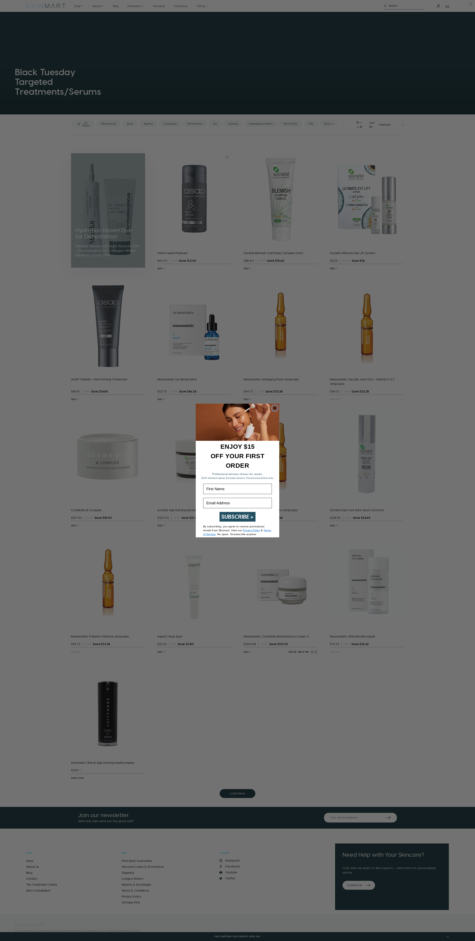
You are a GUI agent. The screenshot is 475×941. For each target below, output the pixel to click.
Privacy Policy (251, 530)
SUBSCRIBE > (237, 516)
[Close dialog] (275, 408)
